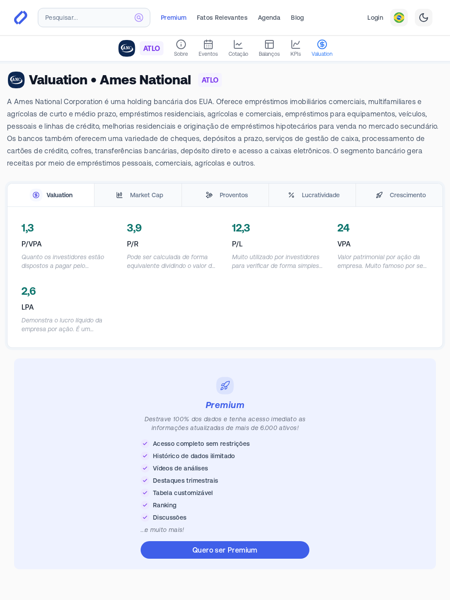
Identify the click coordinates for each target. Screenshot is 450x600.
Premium (173, 17)
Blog (297, 17)
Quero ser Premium (225, 550)
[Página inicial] (20, 18)
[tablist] (225, 195)
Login (375, 17)
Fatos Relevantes (222, 17)
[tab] (50, 195)
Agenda (269, 17)
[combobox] (94, 17)
